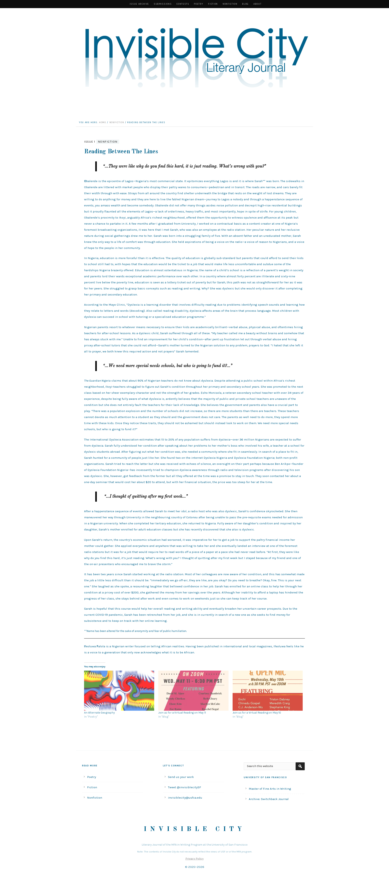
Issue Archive (139, 4)
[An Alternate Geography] (119, 691)
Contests (182, 4)
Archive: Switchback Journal (269, 799)
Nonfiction (230, 4)
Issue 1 (89, 141)
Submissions (163, 4)
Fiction (213, 4)
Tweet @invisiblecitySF (184, 787)
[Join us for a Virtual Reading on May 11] (193, 691)
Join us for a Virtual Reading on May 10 (257, 712)
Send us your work (181, 777)
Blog (245, 4)
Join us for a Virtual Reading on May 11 (182, 712)
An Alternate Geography (99, 712)
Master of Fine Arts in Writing (270, 788)
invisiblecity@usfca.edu (185, 797)
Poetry (198, 4)
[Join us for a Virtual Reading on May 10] (268, 691)
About (257, 4)
